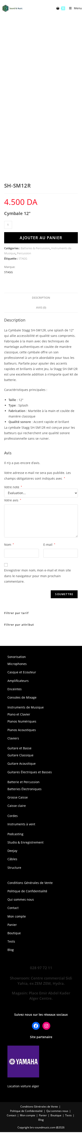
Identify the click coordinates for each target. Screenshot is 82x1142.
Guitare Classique (20, 755)
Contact (13, 908)
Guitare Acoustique (21, 763)
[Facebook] (36, 1026)
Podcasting (15, 834)
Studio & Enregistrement (25, 842)
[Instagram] (46, 1026)
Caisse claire (16, 806)
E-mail (49, 544)
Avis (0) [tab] (41, 307)
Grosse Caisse (17, 797)
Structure (14, 868)
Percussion (24, 253)
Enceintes (14, 689)
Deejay (12, 851)
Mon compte (16, 916)
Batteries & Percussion (35, 248)
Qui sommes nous (20, 899)
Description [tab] (41, 298)
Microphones (17, 664)
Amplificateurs (18, 681)
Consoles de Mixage (22, 697)
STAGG (23, 258)
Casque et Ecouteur (21, 672)
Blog (10, 950)
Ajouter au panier (41, 237)
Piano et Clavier (18, 714)
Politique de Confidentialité (27, 891)
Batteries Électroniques (24, 789)
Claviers (13, 738)
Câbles (12, 859)
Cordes (12, 816)
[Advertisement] (41, 60)
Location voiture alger (23, 1086)
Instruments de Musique (25, 707)
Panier (12, 925)
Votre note (13, 487)
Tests (11, 941)
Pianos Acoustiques (21, 730)
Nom (9, 544)
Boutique (14, 933)
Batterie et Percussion (23, 782)
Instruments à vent (21, 824)
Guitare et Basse (19, 748)
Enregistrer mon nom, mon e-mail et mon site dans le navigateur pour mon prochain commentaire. (37, 575)
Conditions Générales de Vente (30, 883)
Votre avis (12, 500)
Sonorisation (16, 657)
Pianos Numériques (21, 721)
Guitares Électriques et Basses (29, 772)
